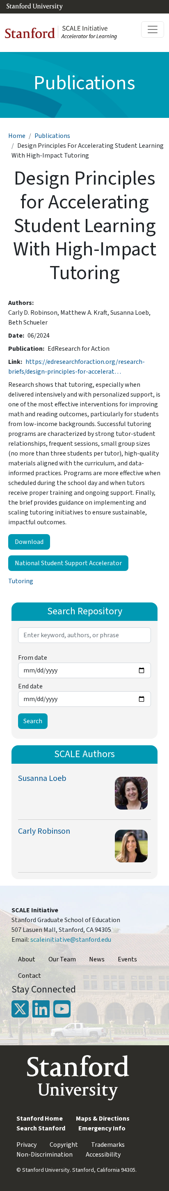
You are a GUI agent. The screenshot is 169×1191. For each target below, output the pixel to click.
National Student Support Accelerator (68, 563)
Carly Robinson (44, 831)
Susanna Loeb (42, 778)
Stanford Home (39, 1118)
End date (30, 686)
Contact (29, 975)
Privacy (26, 1144)
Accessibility (103, 1154)
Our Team (62, 959)
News (97, 959)
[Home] (64, 32)
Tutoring (20, 581)
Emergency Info (102, 1128)
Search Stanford (40, 1128)
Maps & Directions (103, 1118)
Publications (52, 135)
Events (127, 959)
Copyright (64, 1144)
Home (16, 135)
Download (29, 541)
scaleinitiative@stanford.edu (70, 939)
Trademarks (108, 1144)
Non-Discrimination (44, 1154)
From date (32, 657)
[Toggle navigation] (152, 29)
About (26, 959)
